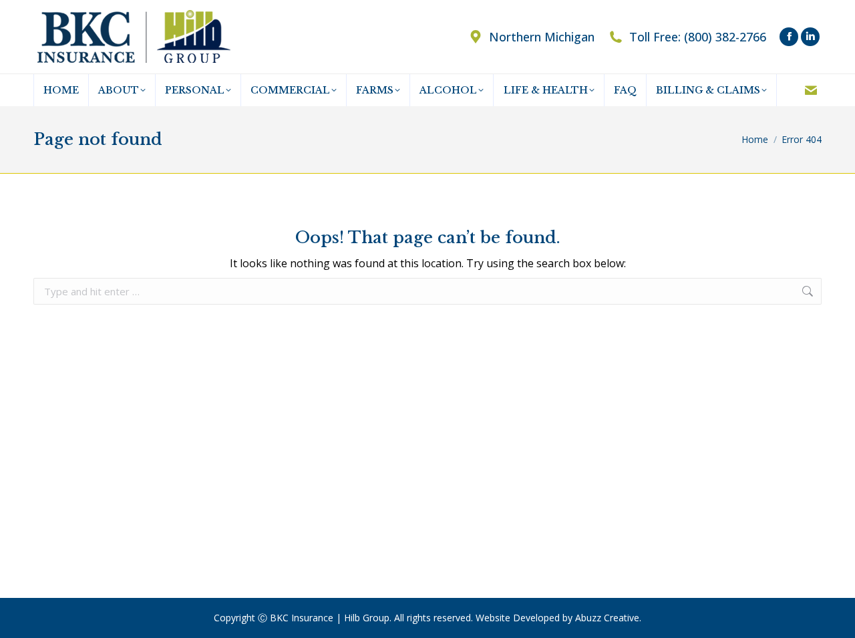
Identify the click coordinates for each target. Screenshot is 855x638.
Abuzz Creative (607, 617)
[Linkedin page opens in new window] (810, 36)
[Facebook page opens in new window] (789, 36)
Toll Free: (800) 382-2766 (697, 36)
